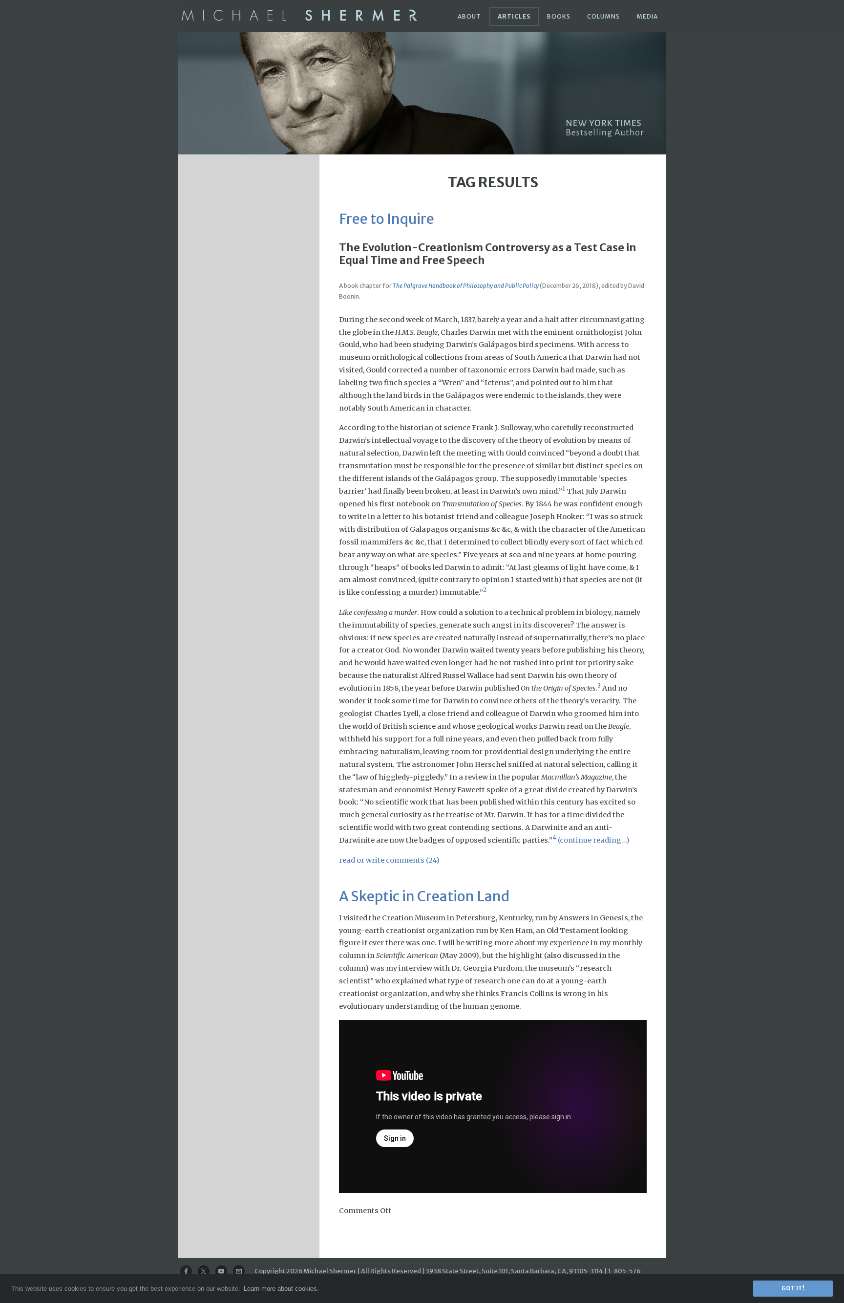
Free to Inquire (386, 219)
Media (647, 16)
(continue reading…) (594, 840)
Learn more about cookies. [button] (281, 1288)
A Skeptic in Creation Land (424, 896)
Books (558, 16)
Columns (603, 16)
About (469, 16)
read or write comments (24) (389, 860)
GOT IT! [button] (792, 1288)
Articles (514, 16)
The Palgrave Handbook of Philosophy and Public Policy (466, 285)
